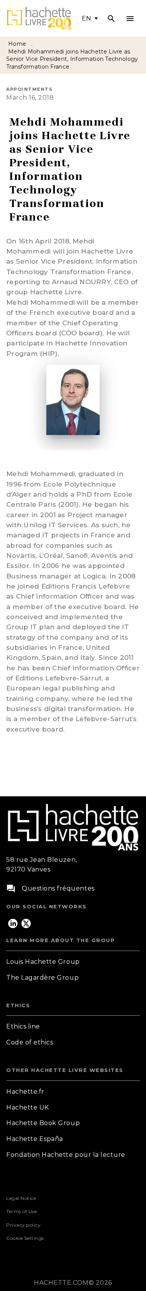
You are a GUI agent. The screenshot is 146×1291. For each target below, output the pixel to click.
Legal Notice (21, 1198)
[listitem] (12, 923)
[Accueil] (39, 18)
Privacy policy (23, 1225)
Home (17, 43)
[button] (73, 962)
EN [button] (86, 18)
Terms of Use (21, 1211)
